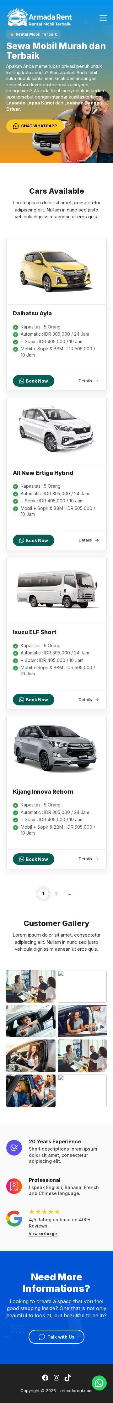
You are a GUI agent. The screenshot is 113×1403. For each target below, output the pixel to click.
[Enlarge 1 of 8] (47, 978)
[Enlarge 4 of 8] (98, 1013)
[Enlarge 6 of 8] (98, 1048)
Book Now (37, 381)
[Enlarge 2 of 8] (98, 978)
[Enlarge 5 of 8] (47, 1048)
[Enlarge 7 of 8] (47, 1083)
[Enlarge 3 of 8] (47, 1013)
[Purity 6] (39, 16)
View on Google (43, 1234)
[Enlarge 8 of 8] (98, 1083)
